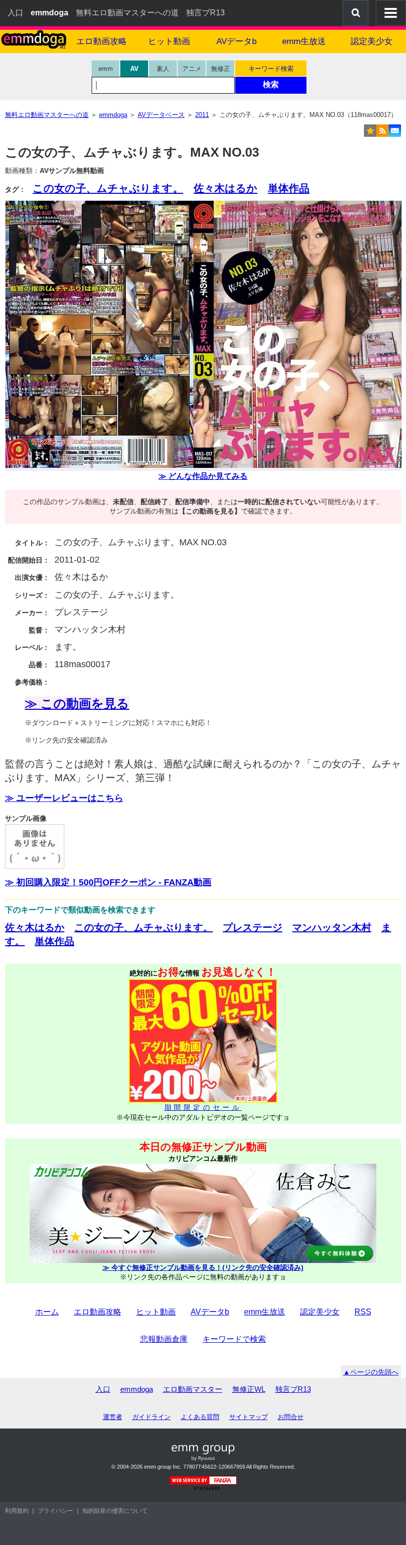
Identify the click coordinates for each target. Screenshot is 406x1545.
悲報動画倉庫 (164, 1339)
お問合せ (291, 1417)
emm (106, 68)
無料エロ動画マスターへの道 (127, 12)
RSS (363, 1312)
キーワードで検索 (234, 1339)
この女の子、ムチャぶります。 (108, 188)
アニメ (192, 68)
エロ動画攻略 (101, 41)
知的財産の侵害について (115, 1510)
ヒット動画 (169, 41)
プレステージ (252, 927)
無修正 (220, 68)
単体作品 (288, 188)
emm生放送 (304, 41)
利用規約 (17, 1510)
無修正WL (248, 1389)
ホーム (47, 1312)
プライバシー (55, 1510)
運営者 (112, 1417)
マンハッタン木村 (331, 927)
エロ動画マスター (192, 1389)
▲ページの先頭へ (371, 1372)
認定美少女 (372, 41)
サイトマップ (248, 1417)
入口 (15, 12)
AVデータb (236, 41)
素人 (162, 68)
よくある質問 (200, 1417)
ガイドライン (151, 1417)
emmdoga (136, 1389)
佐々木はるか (225, 188)
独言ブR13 (205, 12)
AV (134, 68)
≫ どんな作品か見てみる (203, 476)
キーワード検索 (271, 68)
